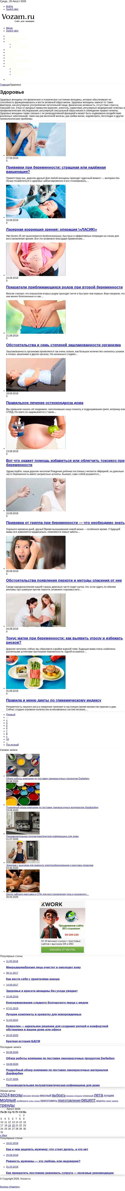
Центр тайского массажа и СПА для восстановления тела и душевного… (47, 894)
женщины (70, 1096)
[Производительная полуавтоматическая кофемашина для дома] (23, 833)
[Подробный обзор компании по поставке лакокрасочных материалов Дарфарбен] (23, 804)
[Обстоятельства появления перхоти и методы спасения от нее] (36, 568)
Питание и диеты (18, 60)
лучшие (109, 1095)
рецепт (88, 1099)
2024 (5, 1095)
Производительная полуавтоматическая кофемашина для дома (42, 836)
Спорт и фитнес (21, 47)
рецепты (100, 1101)
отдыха (37, 1101)
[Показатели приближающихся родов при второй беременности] (36, 275)
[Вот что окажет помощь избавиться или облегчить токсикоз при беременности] (36, 448)
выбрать (59, 1095)
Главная (4, 84)
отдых (31, 1101)
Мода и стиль (15, 55)
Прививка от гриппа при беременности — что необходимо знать (65, 523)
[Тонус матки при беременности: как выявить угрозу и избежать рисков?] (36, 626)
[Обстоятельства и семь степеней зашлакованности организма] (36, 333)
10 (7, 739)
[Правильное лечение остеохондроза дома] (36, 390)
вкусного (27, 1096)
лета (98, 1094)
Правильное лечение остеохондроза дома (44, 403)
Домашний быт (16, 38)
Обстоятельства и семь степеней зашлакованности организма (63, 345)
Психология (19, 44)
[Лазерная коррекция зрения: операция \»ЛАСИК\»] (36, 217)
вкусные (35, 1096)
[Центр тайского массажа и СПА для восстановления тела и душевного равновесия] (23, 891)
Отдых (10, 58)
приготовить (48, 1100)
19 (9, 1125)
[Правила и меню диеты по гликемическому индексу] (36, 688)
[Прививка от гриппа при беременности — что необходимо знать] (36, 510)
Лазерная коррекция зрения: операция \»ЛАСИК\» (51, 229)
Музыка (16, 71)
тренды (7, 1105)
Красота (11, 52)
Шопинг (11, 63)
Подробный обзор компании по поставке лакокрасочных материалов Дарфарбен (52, 807)
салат (108, 1101)
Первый (10, 714)
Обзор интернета (21, 69)
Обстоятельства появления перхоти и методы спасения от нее (64, 580)
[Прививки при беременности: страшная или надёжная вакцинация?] (36, 155)
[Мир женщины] (17, 23)
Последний (12, 744)
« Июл (3, 1135)
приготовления (69, 1100)
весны (16, 1094)
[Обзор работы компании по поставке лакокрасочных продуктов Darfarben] (23, 776)
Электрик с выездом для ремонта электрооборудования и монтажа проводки (49, 865)
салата (115, 1101)
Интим (10, 49)
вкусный (45, 1095)
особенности (22, 1101)
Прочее (11, 66)
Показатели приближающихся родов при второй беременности (64, 287)
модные (8, 1100)
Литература (18, 74)
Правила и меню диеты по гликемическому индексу (53, 700)
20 (13, 1125)
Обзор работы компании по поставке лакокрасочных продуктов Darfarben (47, 778)
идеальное (78, 1096)
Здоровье (12, 41)
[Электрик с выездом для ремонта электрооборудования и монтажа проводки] (23, 862)
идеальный (88, 1096)
